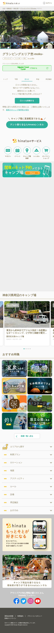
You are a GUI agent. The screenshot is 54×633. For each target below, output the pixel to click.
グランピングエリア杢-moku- (28, 8)
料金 (37, 79)
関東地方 (9, 8)
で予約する (33, 68)
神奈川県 (15, 8)
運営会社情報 (9, 616)
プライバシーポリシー (34, 616)
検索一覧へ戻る (27, 436)
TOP (4, 8)
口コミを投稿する (27, 101)
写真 (16, 79)
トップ (5, 79)
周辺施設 (49, 79)
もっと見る (31, 58)
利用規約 (20, 616)
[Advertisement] (27, 207)
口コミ (27, 79)
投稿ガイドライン (10, 618)
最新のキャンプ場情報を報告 (17, 110)
